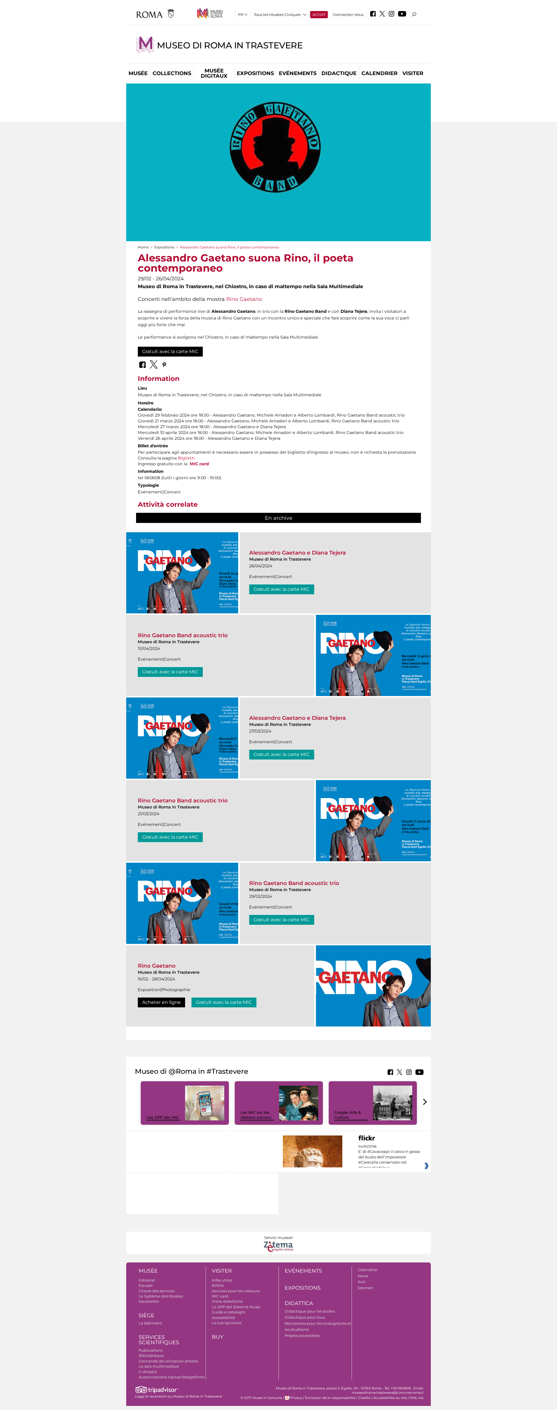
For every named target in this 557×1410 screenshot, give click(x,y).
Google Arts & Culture (347, 1115)
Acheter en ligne (161, 1002)
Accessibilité (223, 1317)
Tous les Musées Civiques (277, 14)
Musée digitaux (214, 73)
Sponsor (365, 1287)
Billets (218, 1285)
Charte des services (157, 1291)
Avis (361, 1281)
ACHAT (318, 14)
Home (143, 247)
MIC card (199, 463)
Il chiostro (148, 1371)
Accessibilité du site (390, 1398)
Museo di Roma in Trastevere (230, 45)
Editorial (147, 1280)
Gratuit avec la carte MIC (170, 351)
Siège (146, 1315)
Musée (138, 73)
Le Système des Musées (161, 1296)
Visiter (412, 73)
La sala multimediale (159, 1366)
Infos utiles (222, 1280)
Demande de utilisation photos (168, 1361)
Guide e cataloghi (228, 1312)
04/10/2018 (389, 1157)
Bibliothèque (151, 1355)
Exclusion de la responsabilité (330, 1398)
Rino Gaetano (244, 299)
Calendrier (379, 73)
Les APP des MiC (163, 1117)
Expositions (255, 73)
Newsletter (149, 1301)
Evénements (298, 73)
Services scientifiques (159, 1340)
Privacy (296, 1398)
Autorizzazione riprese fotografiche (172, 1377)
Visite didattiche (227, 1301)
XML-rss (417, 1398)
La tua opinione (227, 1322)
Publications (150, 1350)
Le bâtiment (150, 1323)
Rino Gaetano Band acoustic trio (183, 635)
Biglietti (186, 458)
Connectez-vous (348, 14)
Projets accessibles (302, 1335)
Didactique (339, 73)
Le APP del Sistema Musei (236, 1306)
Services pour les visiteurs (236, 1291)
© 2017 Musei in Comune (261, 1398)
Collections (172, 73)
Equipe (146, 1285)
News (363, 1275)
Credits (364, 1398)
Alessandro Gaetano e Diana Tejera (297, 552)
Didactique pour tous (305, 1317)
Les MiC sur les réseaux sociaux (255, 1115)
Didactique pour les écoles (310, 1311)
